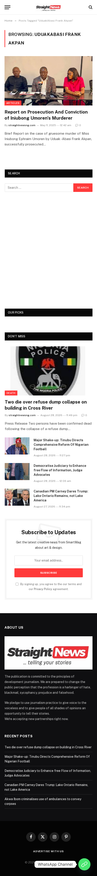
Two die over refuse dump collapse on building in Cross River (48, 747)
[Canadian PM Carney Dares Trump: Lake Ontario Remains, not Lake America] (17, 497)
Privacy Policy (43, 589)
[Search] (90, 7)
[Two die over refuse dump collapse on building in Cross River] (48, 370)
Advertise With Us (48, 851)
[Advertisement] (48, 250)
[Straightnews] (48, 7)
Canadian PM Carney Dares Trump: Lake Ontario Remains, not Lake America (61, 496)
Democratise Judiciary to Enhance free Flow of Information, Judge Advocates (60, 470)
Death (11, 393)
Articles (13, 103)
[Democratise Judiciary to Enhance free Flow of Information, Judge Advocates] (17, 471)
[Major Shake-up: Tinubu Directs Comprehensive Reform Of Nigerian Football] (17, 445)
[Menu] (7, 7)
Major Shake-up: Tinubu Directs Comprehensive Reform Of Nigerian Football (61, 444)
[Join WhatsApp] (84, 864)
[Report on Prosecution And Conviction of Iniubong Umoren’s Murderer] (48, 80)
